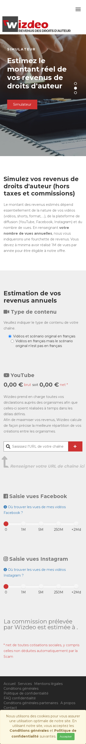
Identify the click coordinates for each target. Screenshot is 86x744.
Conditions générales (21, 688)
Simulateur (22, 104)
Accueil (10, 684)
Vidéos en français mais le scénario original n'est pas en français (44, 343)
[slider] (6, 523)
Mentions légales (48, 684)
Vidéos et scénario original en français (44, 336)
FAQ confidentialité (20, 698)
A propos (67, 703)
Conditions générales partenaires (31, 703)
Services (25, 684)
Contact (10, 708)
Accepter (66, 736)
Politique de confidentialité (26, 693)
